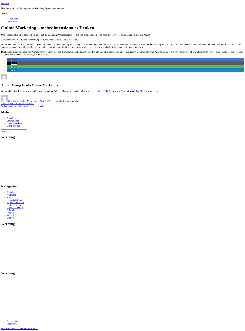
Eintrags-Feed (13, 121)
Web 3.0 (5, 3)
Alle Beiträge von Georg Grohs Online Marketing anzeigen (131, 91)
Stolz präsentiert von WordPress (23, 328)
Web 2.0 (10, 215)
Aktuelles (11, 192)
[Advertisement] (86, 162)
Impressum (12, 21)
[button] (12, 60)
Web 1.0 (10, 212)
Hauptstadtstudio (14, 200)
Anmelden (11, 118)
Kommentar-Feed (15, 123)
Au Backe (11, 195)
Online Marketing (72, 101)
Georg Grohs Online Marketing (22, 101)
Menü (4, 13)
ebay (9, 197)
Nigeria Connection (15, 202)
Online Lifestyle (14, 205)
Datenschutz (12, 18)
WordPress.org (13, 126)
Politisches (11, 210)
